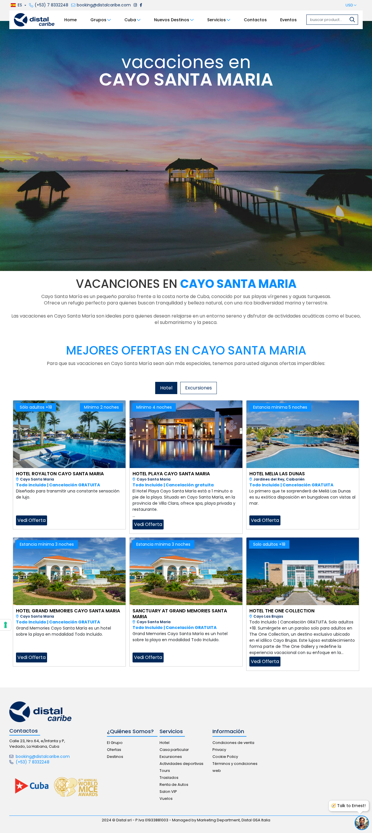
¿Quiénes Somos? (130, 731)
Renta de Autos (174, 784)
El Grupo (115, 742)
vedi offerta (31, 520)
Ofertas (114, 749)
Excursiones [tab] (198, 387)
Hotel (164, 742)
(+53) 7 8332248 (32, 762)
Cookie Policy (225, 756)
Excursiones (171, 756)
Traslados (169, 777)
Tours (165, 770)
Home (70, 20)
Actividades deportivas (181, 763)
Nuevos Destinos (171, 20)
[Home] (34, 19)
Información (228, 731)
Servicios (216, 20)
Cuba (130, 20)
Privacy (219, 749)
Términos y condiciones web (234, 767)
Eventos (288, 20)
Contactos (255, 20)
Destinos (115, 756)
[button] (17, 5)
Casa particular (174, 749)
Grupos (98, 20)
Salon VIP (168, 791)
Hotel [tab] (166, 387)
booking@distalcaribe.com (42, 756)
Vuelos (166, 798)
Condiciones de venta (233, 742)
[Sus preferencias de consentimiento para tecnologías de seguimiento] (5, 624)
